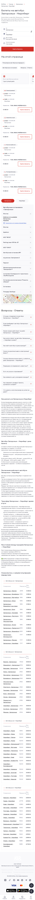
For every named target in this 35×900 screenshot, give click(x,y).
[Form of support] (31, 885)
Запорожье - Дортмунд (11, 616)
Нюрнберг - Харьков (9, 779)
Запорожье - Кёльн (9, 601)
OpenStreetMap (22, 302)
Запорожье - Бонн (9, 609)
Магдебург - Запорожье (11, 675)
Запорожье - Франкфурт (11, 631)
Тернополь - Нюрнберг (10, 827)
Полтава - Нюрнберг (10, 811)
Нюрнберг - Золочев (9, 772)
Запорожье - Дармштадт (11, 628)
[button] (30, 214)
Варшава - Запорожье (10, 668)
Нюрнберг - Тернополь (10, 751)
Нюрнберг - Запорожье (10, 706)
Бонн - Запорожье (9, 694)
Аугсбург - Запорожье (10, 709)
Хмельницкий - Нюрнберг (11, 824)
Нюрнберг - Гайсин (9, 737)
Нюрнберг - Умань (9, 734)
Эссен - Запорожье (9, 697)
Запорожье (19, 4)
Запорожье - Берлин (10, 591)
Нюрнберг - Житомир (10, 747)
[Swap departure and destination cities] (31, 31)
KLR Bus (3, 4)
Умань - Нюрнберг (9, 817)
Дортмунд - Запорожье (11, 687)
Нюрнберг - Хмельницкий (11, 744)
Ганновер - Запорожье (10, 690)
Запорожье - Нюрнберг (10, 643)
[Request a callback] (31, 891)
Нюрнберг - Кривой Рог (10, 760)
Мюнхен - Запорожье (10, 712)
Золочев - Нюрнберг (10, 834)
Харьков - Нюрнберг (9, 798)
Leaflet (15, 302)
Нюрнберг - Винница (9, 754)
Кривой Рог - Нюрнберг (10, 837)
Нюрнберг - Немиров (10, 769)
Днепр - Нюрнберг (9, 841)
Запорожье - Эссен (9, 625)
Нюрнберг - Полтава (10, 776)
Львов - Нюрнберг (9, 801)
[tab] (7, 201)
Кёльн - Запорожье (9, 672)
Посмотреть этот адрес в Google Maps (16, 223)
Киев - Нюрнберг (8, 804)
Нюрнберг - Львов (9, 731)
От (6, 28)
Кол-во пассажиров (10, 42)
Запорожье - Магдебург (11, 597)
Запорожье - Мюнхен (10, 640)
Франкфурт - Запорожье (11, 665)
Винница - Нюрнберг (10, 821)
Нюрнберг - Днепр (9, 741)
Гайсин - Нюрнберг (9, 831)
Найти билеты (17, 49)
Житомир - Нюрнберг (10, 807)
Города (11, 4)
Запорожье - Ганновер (10, 613)
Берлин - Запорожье (10, 662)
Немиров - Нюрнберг (10, 814)
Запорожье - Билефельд (11, 594)
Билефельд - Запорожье (11, 678)
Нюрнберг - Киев (8, 757)
